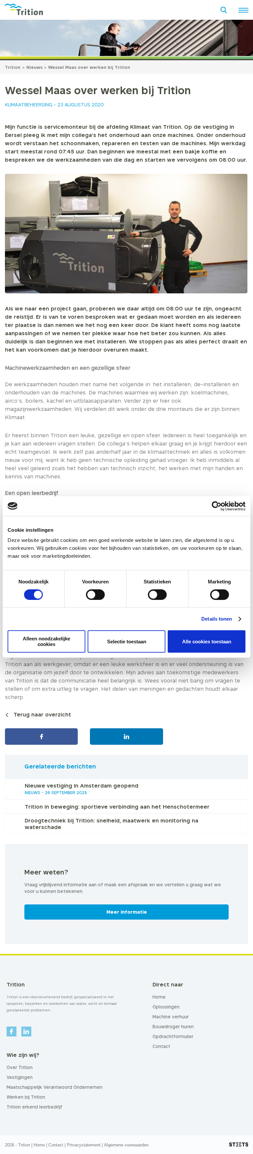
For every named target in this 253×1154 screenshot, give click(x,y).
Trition (12, 67)
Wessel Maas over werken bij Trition (89, 67)
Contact (55, 1144)
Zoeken (223, 8)
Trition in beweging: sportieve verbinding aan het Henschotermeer (117, 806)
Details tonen (216, 619)
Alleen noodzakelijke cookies (46, 641)
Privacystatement (83, 1144)
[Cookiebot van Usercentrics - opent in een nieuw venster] (216, 506)
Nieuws (35, 67)
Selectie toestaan (126, 641)
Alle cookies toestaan (206, 641)
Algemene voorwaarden (126, 1144)
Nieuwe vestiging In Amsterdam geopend (81, 785)
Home (39, 1144)
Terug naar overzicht (42, 714)
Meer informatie (126, 912)
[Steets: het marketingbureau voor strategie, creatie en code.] (238, 1144)
